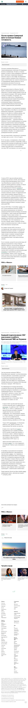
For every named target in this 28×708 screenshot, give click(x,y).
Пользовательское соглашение (7, 698)
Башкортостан (4, 631)
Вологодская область (3, 633)
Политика (3, 603)
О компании (16, 628)
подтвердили (12, 423)
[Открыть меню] (26, 1)
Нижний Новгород (3, 640)
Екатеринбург (4, 626)
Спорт (19, 580)
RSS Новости (16, 622)
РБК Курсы (16, 660)
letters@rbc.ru (21, 688)
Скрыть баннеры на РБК (17, 614)
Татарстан (3, 645)
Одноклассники (17, 605)
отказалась (4, 251)
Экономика (3, 604)
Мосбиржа (13, 691)
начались (19, 187)
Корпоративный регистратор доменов (16, 646)
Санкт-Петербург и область (3, 624)
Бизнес (2, 607)
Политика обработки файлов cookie (8, 701)
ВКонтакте (16, 604)
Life (2, 580)
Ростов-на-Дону (4, 643)
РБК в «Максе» (6, 262)
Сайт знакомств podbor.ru (16, 655)
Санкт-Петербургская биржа (20, 691)
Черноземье (3, 648)
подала (19, 429)
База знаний (3, 615)
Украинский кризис (5, 33)
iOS (14, 669)
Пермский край (4, 642)
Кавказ (2, 649)
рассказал (5, 407)
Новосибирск (3, 628)
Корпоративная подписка (17, 618)
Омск (2, 629)
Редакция (15, 632)
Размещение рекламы (16, 634)
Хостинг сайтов (15, 649)
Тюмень (2, 646)
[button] (8, 273)
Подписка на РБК (17, 615)
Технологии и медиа (3, 610)
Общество (3, 606)
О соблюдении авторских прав (7, 696)
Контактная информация (16, 630)
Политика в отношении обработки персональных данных (13, 699)
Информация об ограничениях (7, 695)
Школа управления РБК (16, 663)
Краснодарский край (4, 637)
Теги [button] (6, 284)
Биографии (3, 613)
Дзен (15, 608)
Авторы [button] (3, 284)
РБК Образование (3, 617)
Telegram (16, 607)
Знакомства (16, 652)
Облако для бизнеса (15, 642)
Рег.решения (16, 651)
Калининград (3, 635)
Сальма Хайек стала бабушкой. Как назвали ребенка (8, 578)
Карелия (2, 651)
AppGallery (16, 672)
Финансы (3, 611)
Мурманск (3, 653)
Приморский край (3, 655)
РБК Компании (16, 658)
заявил (20, 207)
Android (15, 671)
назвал (24, 471)
